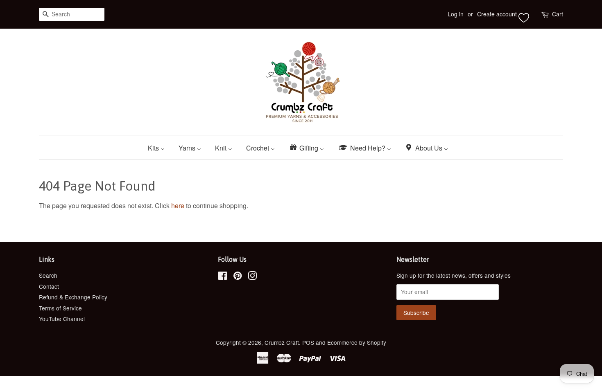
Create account (497, 14)
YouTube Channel (62, 319)
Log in (456, 14)
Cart (557, 14)
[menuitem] (159, 147)
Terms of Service (60, 308)
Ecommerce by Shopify (356, 342)
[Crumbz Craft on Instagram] (252, 277)
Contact (49, 286)
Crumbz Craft (282, 342)
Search (48, 275)
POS (308, 342)
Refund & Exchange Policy (73, 297)
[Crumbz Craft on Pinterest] (237, 277)
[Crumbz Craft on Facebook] (222, 277)
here (177, 205)
